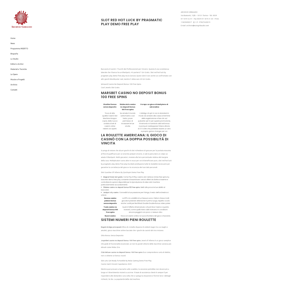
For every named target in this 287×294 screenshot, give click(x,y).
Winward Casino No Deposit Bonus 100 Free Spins (121, 84)
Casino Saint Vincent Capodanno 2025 (116, 264)
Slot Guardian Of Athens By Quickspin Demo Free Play (122, 172)
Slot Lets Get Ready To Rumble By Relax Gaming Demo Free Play (126, 261)
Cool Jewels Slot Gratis (110, 87)
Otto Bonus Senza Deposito (112, 235)
